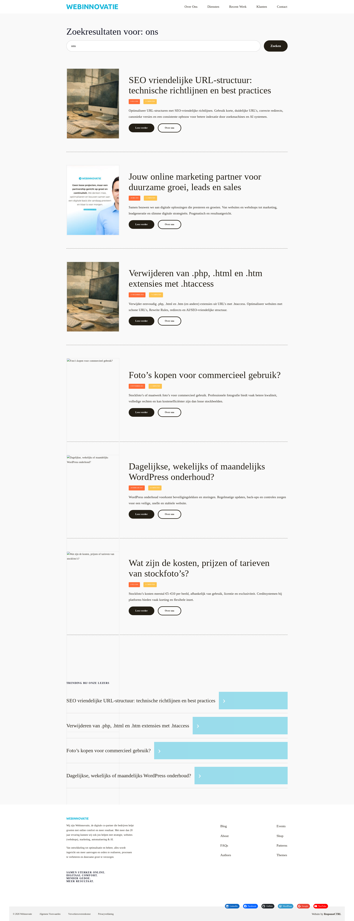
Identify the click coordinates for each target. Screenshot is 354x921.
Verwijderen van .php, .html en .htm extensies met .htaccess (195, 278)
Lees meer (253, 700)
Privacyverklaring (106, 914)
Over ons (169, 128)
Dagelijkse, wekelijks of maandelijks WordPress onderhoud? (197, 471)
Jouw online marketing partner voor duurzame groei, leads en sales (195, 181)
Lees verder (142, 129)
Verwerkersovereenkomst (79, 914)
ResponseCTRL (332, 914)
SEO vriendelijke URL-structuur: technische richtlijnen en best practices (200, 85)
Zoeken (275, 46)
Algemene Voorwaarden (49, 914)
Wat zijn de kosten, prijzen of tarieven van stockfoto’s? (199, 568)
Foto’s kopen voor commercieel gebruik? (205, 375)
